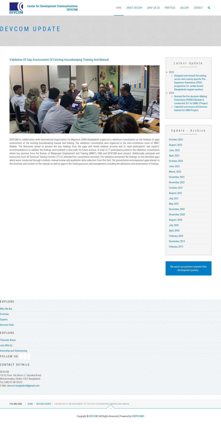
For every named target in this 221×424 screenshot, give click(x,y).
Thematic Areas (8, 340)
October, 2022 (176, 161)
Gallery (184, 7)
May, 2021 (174, 203)
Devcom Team (7, 324)
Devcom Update (43, 404)
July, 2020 (174, 225)
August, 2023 (175, 144)
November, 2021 (177, 182)
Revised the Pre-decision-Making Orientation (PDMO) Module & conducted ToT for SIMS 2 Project (191, 100)
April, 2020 (174, 230)
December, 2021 (177, 177)
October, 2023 (176, 139)
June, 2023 (174, 150)
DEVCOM (93, 416)
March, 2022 (175, 171)
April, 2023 (174, 155)
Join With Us (6, 345)
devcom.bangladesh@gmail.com (23, 385)
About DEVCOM (134, 7)
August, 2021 (175, 193)
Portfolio (170, 7)
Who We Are (6, 308)
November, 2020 (177, 214)
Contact (198, 7)
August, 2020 (175, 219)
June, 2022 (174, 166)
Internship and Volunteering (13, 350)
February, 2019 (176, 246)
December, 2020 (177, 209)
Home (119, 7)
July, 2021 (174, 198)
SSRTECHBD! (138, 416)
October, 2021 (176, 187)
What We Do (153, 7)
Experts (4, 319)
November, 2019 (177, 241)
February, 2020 (176, 235)
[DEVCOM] (43, 6)
